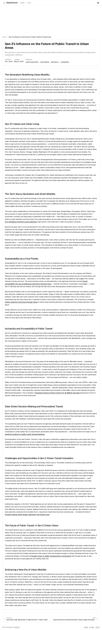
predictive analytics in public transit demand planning (25, 434)
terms (98, 627)
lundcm (17, 627)
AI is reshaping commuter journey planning (21, 222)
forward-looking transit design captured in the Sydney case (27, 515)
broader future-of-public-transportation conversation (51, 556)
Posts (29, 3)
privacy (91, 627)
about (86, 627)
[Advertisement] (51, 20)
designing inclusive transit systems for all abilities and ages (57, 393)
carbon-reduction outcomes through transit (21, 302)
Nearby (22, 3)
